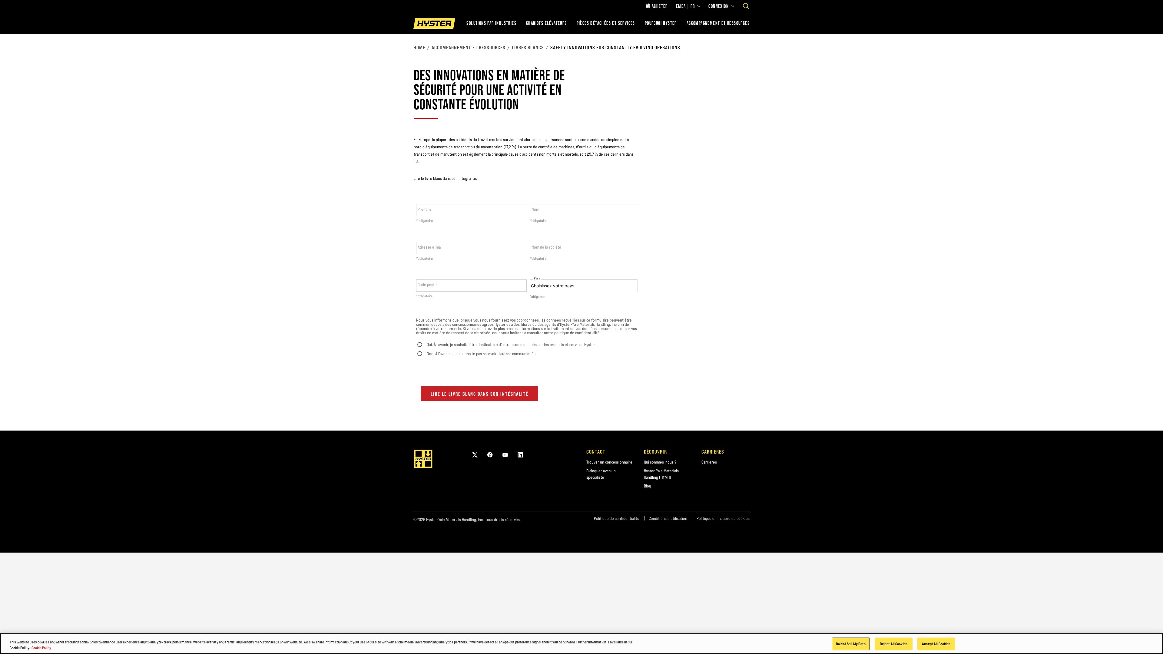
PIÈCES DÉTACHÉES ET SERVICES (606, 23)
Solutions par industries (491, 23)
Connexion (718, 6)
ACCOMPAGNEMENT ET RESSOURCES (718, 23)
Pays (537, 278)
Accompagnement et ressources (468, 48)
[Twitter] (475, 454)
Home (419, 48)
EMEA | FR (685, 6)
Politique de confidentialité (616, 518)
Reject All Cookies (893, 643)
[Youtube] (505, 454)
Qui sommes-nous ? (660, 462)
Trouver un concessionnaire (609, 462)
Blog (647, 486)
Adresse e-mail (430, 247)
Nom (535, 209)
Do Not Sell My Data (851, 643)
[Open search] (746, 6)
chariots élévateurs (546, 23)
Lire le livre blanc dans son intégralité (479, 394)
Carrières (709, 462)
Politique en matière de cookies (723, 518)
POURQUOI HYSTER (661, 23)
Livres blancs (528, 48)
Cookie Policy (41, 647)
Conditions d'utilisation (668, 518)
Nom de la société (546, 247)
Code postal (427, 284)
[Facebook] (490, 454)
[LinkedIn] (520, 454)
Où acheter (657, 6)
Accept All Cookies (936, 643)
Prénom (424, 209)
